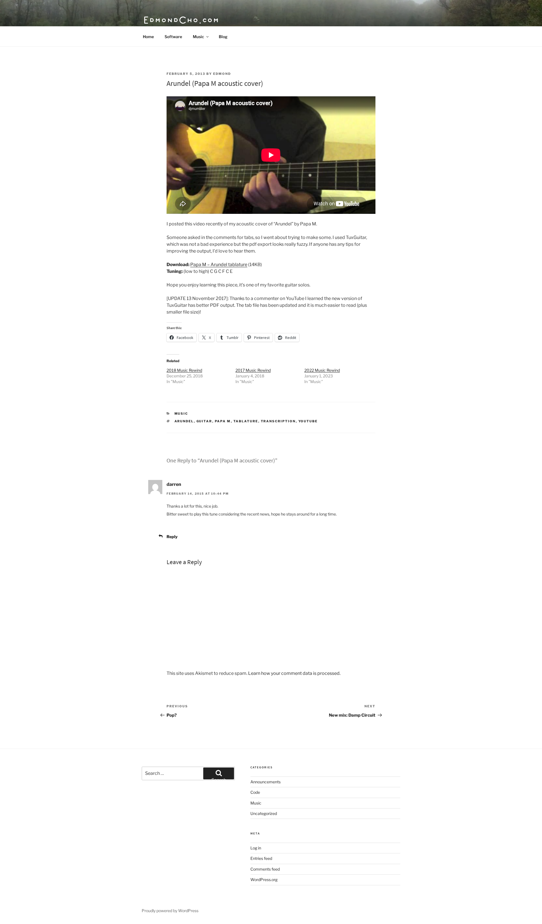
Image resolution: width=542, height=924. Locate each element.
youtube (308, 421)
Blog (223, 36)
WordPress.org (263, 879)
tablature (245, 421)
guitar (204, 421)
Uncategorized (263, 813)
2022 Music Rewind (322, 370)
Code (255, 792)
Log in (255, 847)
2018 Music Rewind (184, 370)
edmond (222, 74)
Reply (172, 536)
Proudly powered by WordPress (170, 910)
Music (198, 36)
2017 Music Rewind (253, 370)
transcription (278, 421)
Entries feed (261, 858)
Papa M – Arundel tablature (218, 264)
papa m (223, 421)
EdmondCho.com (181, 20)
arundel (184, 421)
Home (148, 36)
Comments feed (265, 869)
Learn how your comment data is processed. (294, 673)
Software (173, 36)
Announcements (265, 781)
